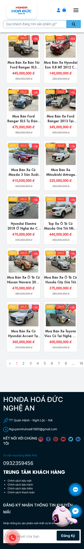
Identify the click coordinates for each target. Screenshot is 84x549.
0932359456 (18, 463)
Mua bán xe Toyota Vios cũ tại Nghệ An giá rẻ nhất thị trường (60, 337)
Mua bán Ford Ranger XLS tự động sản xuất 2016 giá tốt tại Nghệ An (23, 122)
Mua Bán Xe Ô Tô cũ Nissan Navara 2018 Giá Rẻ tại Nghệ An (23, 281)
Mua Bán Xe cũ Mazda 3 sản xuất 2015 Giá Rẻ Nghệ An (23, 176)
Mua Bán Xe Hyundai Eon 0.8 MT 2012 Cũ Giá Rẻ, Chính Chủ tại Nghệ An (60, 69)
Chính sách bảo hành (20, 484)
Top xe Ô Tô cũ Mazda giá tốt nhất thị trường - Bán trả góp (60, 230)
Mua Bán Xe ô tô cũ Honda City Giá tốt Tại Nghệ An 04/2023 (60, 284)
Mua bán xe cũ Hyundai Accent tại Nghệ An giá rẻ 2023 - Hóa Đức (23, 337)
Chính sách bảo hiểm (20, 488)
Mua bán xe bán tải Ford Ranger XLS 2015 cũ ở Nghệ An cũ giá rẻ (23, 69)
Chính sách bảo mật (19, 480)
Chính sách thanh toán (21, 492)
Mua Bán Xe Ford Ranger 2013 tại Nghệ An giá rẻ (60, 120)
